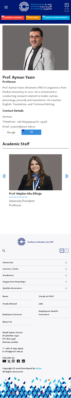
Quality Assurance (12, 288)
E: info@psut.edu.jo (12, 351)
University (8, 262)
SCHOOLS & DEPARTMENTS (56, 17)
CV (31, 132)
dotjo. (39, 368)
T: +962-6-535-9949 (12, 348)
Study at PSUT (46, 296)
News (5, 296)
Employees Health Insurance (48, 313)
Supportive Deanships (14, 281)
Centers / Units (10, 269)
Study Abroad (9, 303)
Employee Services (12, 314)
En (67, 5)
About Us (7, 321)
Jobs (41, 303)
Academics (8, 275)
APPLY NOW (33, 17)
